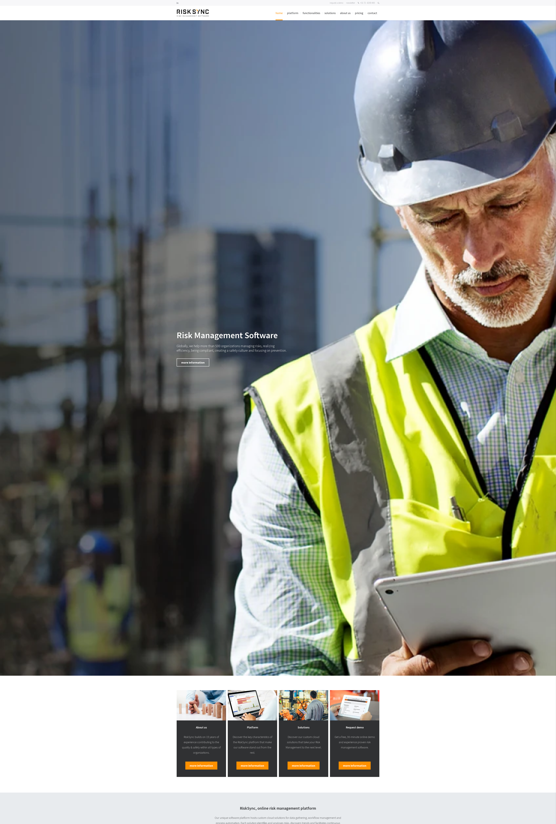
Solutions (330, 13)
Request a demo (336, 2)
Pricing (359, 13)
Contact (372, 13)
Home (279, 13)
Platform (292, 13)
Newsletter (350, 2)
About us (345, 13)
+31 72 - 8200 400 (367, 2)
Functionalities (311, 13)
